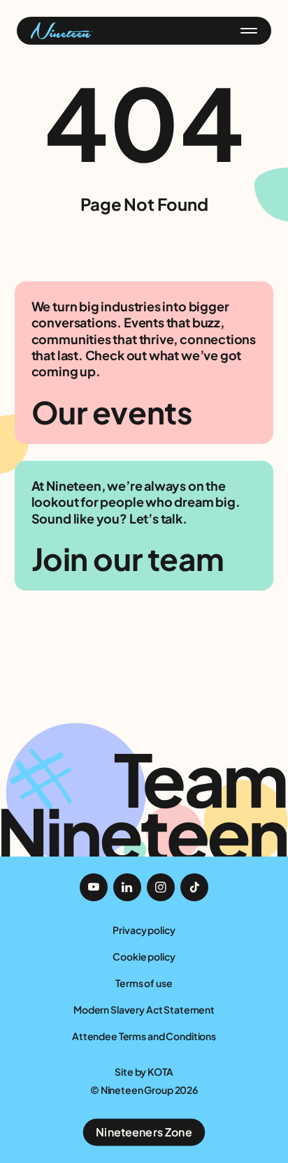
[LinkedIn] (127, 887)
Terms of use (143, 983)
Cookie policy (144, 956)
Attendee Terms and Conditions (144, 1036)
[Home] (62, 30)
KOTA (160, 1071)
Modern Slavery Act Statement (144, 1009)
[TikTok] (194, 887)
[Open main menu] (248, 31)
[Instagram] (161, 887)
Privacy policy (144, 930)
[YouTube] (94, 887)
